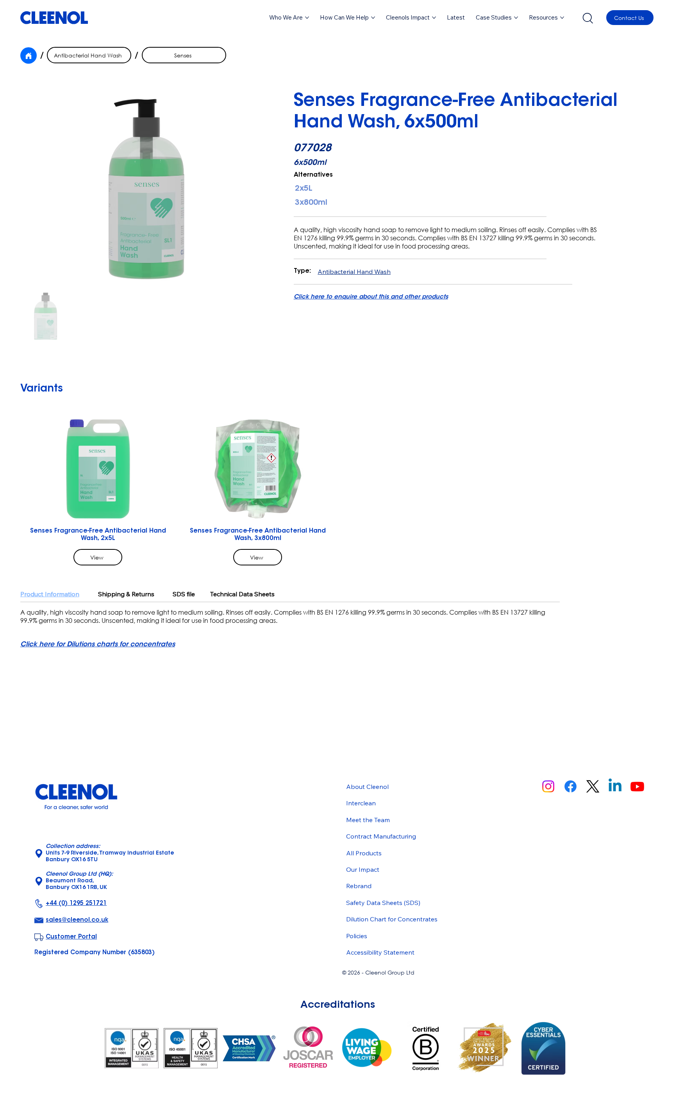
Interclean (361, 803)
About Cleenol (367, 786)
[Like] (28, 55)
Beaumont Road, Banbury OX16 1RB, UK (79, 881)
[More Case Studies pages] (516, 18)
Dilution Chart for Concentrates (392, 919)
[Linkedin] (615, 786)
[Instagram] (548, 786)
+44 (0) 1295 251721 (76, 904)
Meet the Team (368, 820)
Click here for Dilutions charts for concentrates (97, 644)
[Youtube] (637, 786)
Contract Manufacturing (381, 836)
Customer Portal (71, 937)
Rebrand (358, 886)
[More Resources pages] (562, 18)
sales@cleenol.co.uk (77, 920)
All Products (364, 853)
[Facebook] (570, 786)
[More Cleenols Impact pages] (434, 18)
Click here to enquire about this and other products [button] (371, 297)
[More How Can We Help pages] (373, 18)
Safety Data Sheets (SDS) (383, 903)
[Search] (587, 17)
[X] (593, 786)
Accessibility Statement (380, 952)
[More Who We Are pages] (307, 18)
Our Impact (362, 869)
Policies (356, 936)
